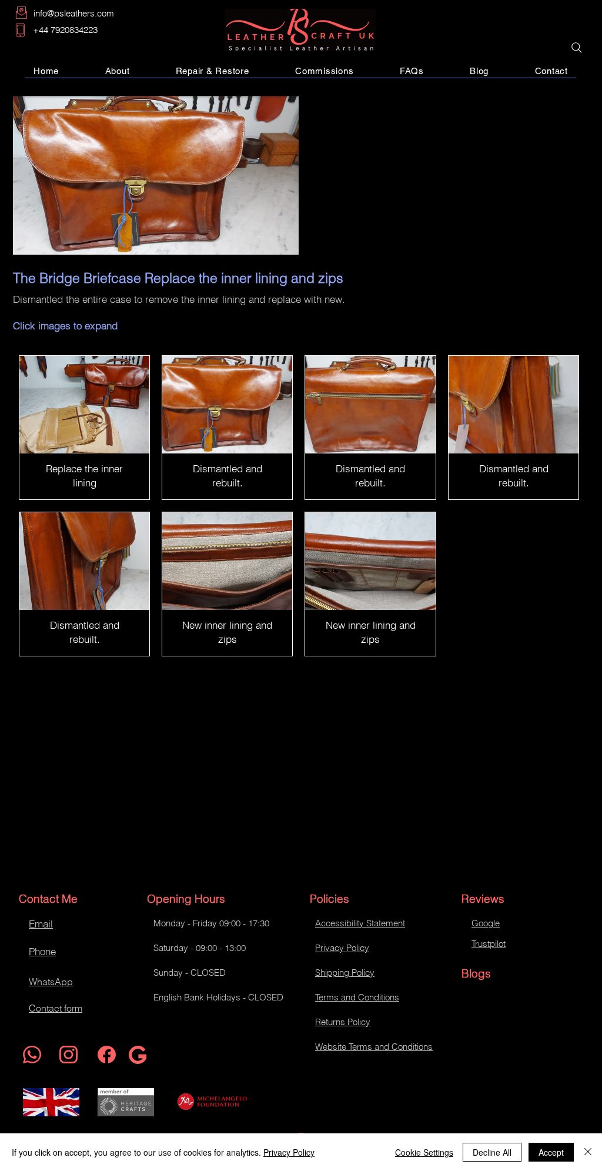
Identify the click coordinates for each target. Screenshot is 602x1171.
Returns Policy (342, 1021)
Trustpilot (488, 943)
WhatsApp (51, 981)
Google (485, 923)
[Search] (576, 47)
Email (41, 924)
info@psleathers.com (74, 13)
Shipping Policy (344, 972)
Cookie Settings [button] (424, 1152)
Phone (42, 951)
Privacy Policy (342, 947)
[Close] (588, 1152)
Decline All (492, 1152)
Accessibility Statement (360, 923)
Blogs (476, 973)
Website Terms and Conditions (374, 1046)
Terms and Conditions (357, 997)
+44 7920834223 (65, 29)
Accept (551, 1152)
